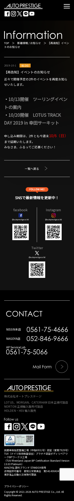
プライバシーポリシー (16, 486)
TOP (6, 43)
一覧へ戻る (32, 169)
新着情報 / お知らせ (29, 43)
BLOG (25, 65)
